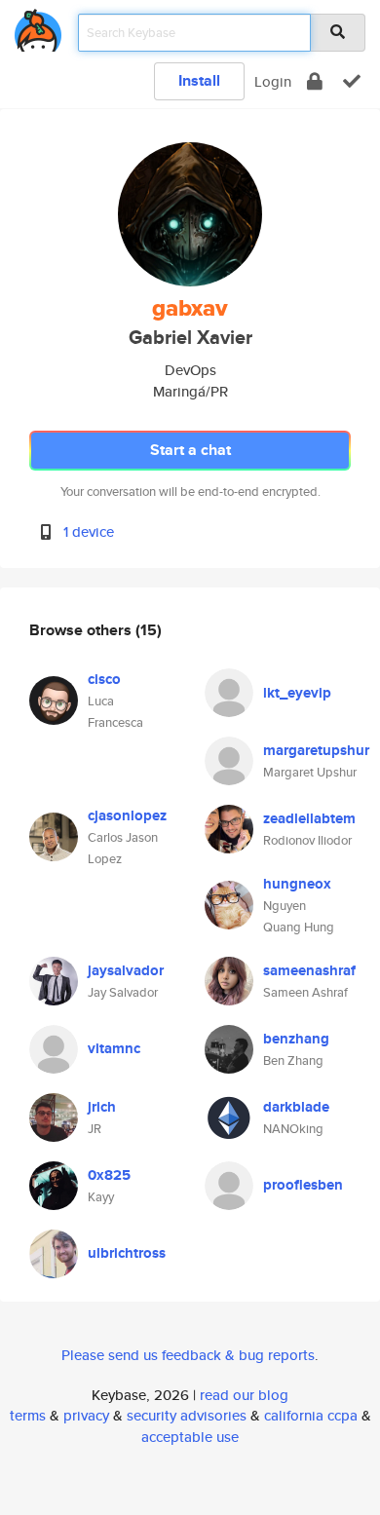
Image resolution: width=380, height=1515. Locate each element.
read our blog (244, 1394)
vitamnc (114, 1048)
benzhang (296, 1038)
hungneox (297, 883)
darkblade (296, 1106)
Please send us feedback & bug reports (188, 1355)
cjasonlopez (127, 815)
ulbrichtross (127, 1253)
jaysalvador (126, 970)
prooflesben (303, 1184)
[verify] (352, 81)
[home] (38, 27)
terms (28, 1415)
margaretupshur (316, 750)
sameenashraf (309, 970)
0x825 (109, 1175)
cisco (104, 679)
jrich (102, 1106)
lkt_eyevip (297, 692)
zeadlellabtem (309, 818)
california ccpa (311, 1415)
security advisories (187, 1415)
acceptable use (190, 1436)
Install (199, 80)
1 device (88, 531)
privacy (86, 1415)
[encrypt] (315, 81)
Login (272, 81)
